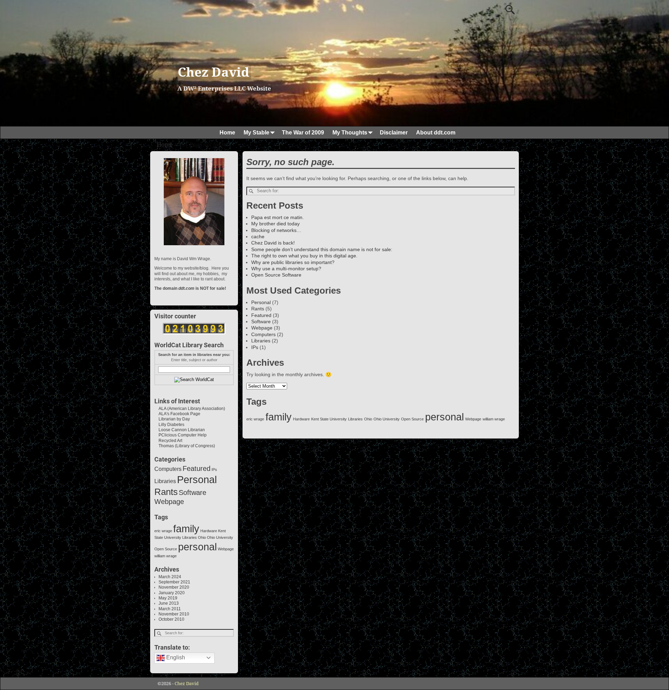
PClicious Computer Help (180, 435)
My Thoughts (349, 132)
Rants (257, 308)
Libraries (260, 340)
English (175, 657)
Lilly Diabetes (169, 424)
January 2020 (172, 592)
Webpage (261, 328)
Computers (263, 334)
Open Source (412, 419)
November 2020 (174, 587)
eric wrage (255, 419)
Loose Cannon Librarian (179, 429)
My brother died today (275, 223)
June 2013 (169, 603)
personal (444, 416)
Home (227, 132)
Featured (261, 315)
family (279, 416)
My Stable (256, 132)
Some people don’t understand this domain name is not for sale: (321, 249)
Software (261, 321)
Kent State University (329, 419)
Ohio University (387, 419)
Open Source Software (276, 275)
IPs (254, 347)
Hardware (301, 419)
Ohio (368, 419)
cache (257, 236)
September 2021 (174, 582)
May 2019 (168, 598)
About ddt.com (435, 132)
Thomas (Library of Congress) (184, 445)
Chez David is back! (273, 243)
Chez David (213, 72)
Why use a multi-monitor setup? (286, 268)
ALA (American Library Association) (189, 408)
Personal (261, 302)
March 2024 (170, 576)
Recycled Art (168, 440)
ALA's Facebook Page (177, 413)
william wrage (494, 419)
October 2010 (171, 619)
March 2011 (170, 608)
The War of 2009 (303, 132)
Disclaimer (394, 132)
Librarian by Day (172, 419)
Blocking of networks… (276, 230)
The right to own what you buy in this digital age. (304, 255)
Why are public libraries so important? (292, 262)
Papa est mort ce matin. (277, 217)
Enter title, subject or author (194, 360)
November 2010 (174, 614)
